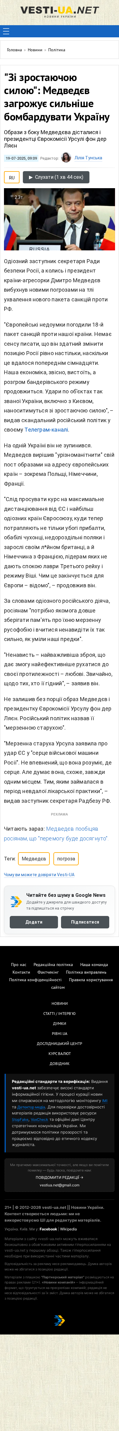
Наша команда (94, 965)
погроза (66, 859)
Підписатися (85, 922)
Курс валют (60, 1054)
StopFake (20, 1119)
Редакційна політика (53, 965)
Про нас (18, 965)
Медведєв (34, 859)
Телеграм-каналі (46, 429)
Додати (34, 922)
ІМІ (104, 1100)
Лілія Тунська (88, 157)
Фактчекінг (48, 972)
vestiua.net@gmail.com (59, 1185)
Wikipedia (68, 1229)
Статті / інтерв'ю (59, 1014)
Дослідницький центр (59, 1044)
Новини (60, 1004)
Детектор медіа (31, 1107)
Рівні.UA (59, 1034)
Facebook (48, 1229)
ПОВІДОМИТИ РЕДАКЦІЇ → (59, 1177)
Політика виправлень (86, 972)
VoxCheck (39, 1119)
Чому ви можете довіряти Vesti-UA (39, 874)
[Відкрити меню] (6, 31)
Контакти (21, 972)
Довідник (60, 1064)
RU (12, 176)
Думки (59, 1024)
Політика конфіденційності (35, 980)
